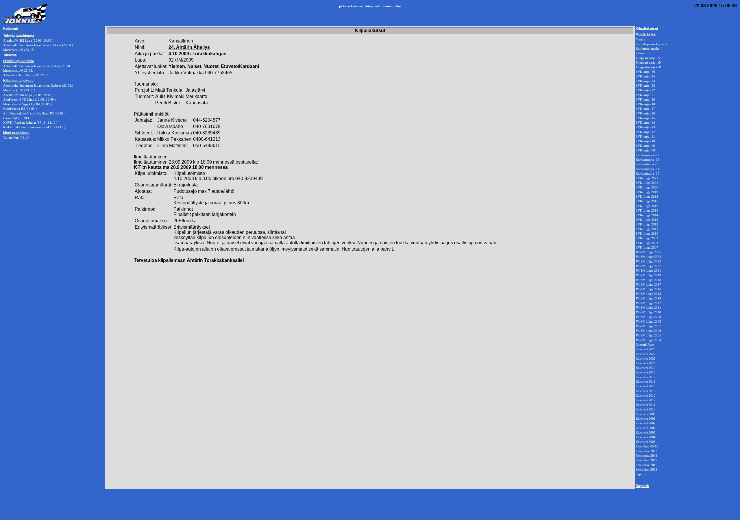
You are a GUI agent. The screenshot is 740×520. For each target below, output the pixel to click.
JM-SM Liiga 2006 (648, 330)
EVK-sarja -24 (645, 81)
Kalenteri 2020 (646, 363)
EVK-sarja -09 (645, 145)
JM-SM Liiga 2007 (648, 326)
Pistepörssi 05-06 (647, 446)
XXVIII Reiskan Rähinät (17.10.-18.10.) (30, 122)
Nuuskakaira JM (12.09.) (20, 108)
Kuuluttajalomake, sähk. (652, 44)
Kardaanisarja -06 (647, 159)
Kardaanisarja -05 (647, 164)
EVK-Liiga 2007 (647, 247)
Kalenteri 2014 (646, 391)
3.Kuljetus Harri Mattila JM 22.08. (26, 75)
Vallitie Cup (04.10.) (17, 137)
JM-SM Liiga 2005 (648, 335)
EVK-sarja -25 (645, 76)
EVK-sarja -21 (645, 95)
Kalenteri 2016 (646, 381)
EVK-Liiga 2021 (647, 182)
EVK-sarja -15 (645, 118)
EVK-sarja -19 (645, 99)
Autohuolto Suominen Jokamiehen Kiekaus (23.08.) (38, 85)
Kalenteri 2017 (646, 377)
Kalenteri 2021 (646, 358)
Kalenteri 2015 (646, 386)
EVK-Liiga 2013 (647, 219)
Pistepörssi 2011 (646, 469)
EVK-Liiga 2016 (647, 206)
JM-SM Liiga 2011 (648, 307)
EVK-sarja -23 (645, 85)
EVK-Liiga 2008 (647, 243)
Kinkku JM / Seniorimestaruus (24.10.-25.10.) (34, 127)
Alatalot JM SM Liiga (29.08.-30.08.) (28, 95)
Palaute (640, 53)
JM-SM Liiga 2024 (648, 256)
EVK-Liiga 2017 (647, 201)
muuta (387, 6)
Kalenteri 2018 (646, 372)
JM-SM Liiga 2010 (648, 312)
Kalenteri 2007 (646, 423)
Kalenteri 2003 (646, 441)
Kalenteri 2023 (646, 349)
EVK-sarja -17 (645, 108)
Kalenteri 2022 (646, 354)
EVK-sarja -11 (645, 136)
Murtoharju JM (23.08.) (19, 90)
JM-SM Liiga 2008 (648, 321)
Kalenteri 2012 (646, 400)
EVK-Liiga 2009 (647, 238)
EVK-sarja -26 (645, 71)
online (397, 6)
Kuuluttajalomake (647, 48)
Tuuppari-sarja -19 (648, 62)
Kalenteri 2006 (646, 428)
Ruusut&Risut (645, 344)
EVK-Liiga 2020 (647, 187)
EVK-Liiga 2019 (647, 192)
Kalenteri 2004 (646, 437)
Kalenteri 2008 (646, 418)
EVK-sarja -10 (645, 141)
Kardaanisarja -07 (647, 155)
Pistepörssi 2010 (646, 465)
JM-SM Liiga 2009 (648, 317)
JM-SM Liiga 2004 (648, 340)
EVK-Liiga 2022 (647, 178)
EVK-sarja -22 (645, 90)
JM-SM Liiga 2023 (648, 261)
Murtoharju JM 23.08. (18, 70)
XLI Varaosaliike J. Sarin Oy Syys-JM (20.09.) (34, 113)
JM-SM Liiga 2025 (648, 252)
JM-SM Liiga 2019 (648, 275)
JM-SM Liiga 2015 (648, 293)
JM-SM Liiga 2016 (648, 289)
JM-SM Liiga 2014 (648, 298)
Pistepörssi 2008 (646, 455)
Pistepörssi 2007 (646, 451)
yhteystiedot (373, 6)
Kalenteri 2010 (646, 409)
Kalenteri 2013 (646, 395)
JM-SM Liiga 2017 (648, 284)
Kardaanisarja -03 (647, 173)
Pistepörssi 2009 (646, 460)
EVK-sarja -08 (645, 150)
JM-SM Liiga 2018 (648, 280)
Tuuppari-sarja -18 (648, 67)
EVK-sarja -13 (645, 127)
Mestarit (641, 39)
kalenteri (357, 6)
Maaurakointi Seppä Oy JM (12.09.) (27, 104)
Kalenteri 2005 (646, 432)
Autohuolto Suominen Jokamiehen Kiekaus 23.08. (37, 66)
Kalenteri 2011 (646, 404)
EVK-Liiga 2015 (647, 210)
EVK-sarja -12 (645, 132)
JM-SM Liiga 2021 (648, 270)
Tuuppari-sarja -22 (648, 58)
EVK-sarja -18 (645, 104)
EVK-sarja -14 (645, 122)
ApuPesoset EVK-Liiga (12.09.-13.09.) (29, 99)
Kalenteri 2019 (646, 367)
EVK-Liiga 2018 (647, 196)
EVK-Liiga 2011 (647, 229)
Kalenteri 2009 (646, 414)
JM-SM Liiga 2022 (648, 266)
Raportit (641, 474)
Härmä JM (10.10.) (16, 118)
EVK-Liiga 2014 (647, 215)
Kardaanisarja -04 (647, 169)
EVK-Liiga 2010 (647, 233)
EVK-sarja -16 (645, 113)
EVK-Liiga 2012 (647, 224)
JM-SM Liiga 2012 (648, 303)
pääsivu (344, 6)
